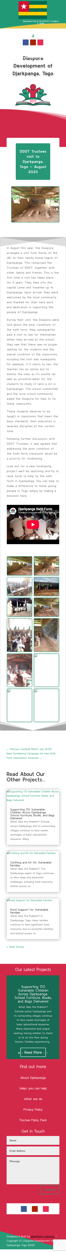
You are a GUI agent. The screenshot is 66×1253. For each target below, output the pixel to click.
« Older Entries (15, 946)
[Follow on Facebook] (26, 42)
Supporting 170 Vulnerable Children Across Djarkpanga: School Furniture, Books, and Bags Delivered (32, 814)
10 (47, 1053)
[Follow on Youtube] (33, 42)
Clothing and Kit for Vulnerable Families (30, 864)
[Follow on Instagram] (40, 42)
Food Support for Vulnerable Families (29, 911)
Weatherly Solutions (43, 1236)
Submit (49, 1189)
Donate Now (33, 53)
